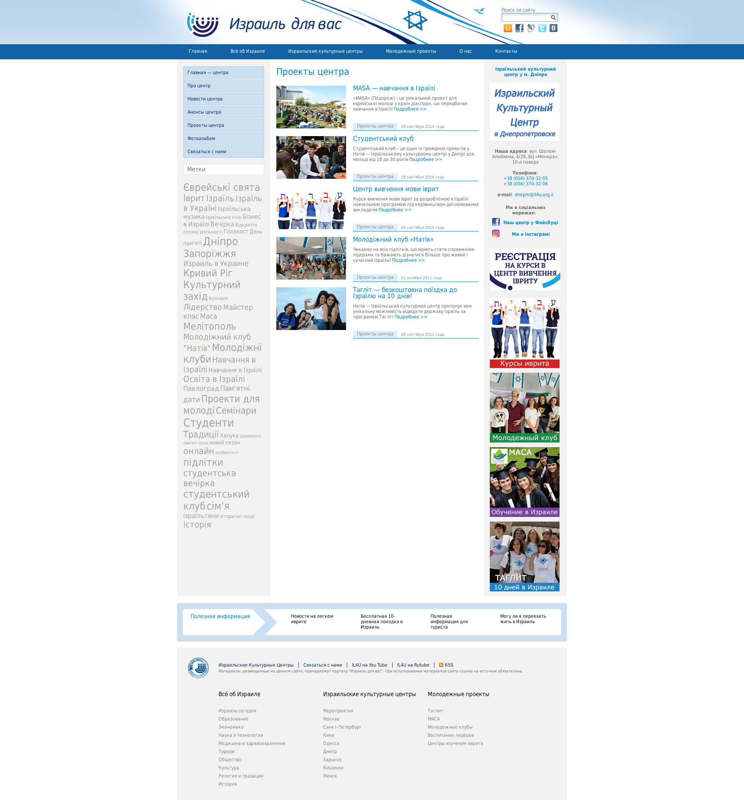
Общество (230, 759)
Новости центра (205, 99)
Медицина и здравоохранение (252, 743)
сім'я (218, 506)
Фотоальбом (201, 138)
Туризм (226, 751)
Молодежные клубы (450, 727)
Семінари (236, 410)
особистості (227, 452)
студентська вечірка (209, 478)
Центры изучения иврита (455, 743)
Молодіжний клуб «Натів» (393, 239)
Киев (328, 735)
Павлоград (201, 388)
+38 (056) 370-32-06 (525, 184)
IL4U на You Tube (370, 665)
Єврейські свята (221, 187)
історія (197, 524)
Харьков (332, 759)
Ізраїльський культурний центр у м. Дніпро (525, 71)
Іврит (194, 198)
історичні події (237, 516)
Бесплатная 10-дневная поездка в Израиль (382, 621)
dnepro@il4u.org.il (534, 194)
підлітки (203, 462)
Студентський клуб (383, 138)
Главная (198, 51)
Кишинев (333, 768)
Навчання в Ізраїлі (235, 370)
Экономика (231, 727)
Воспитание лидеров (451, 735)
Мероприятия (338, 711)
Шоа (203, 443)
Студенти (208, 422)
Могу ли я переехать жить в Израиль (523, 618)
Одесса (331, 743)
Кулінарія (218, 298)
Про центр (199, 85)
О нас (466, 51)
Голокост (236, 231)
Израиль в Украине (216, 263)
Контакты (506, 51)
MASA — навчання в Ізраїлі (394, 88)
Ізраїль (220, 198)
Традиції (201, 434)
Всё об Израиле (248, 51)
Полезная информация (220, 616)
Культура (229, 768)
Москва (331, 719)
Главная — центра (208, 72)
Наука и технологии (241, 735)
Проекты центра (206, 125)
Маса (208, 316)
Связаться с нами (207, 151)
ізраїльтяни (201, 516)
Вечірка (222, 224)
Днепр (330, 751)
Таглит (435, 711)
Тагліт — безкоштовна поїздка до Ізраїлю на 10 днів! (405, 293)
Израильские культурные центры (325, 51)
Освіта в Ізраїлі (214, 379)
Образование (233, 719)
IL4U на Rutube (413, 665)
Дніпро (220, 241)
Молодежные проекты (411, 51)
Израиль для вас (259, 22)
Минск (330, 776)
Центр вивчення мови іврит (396, 189)
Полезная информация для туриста (449, 621)
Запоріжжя (209, 253)
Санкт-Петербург (342, 727)
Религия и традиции (241, 776)
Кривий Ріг (207, 273)
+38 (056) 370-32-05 (525, 178)
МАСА (434, 719)
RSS (449, 665)
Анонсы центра (204, 112)
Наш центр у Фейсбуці (530, 222)
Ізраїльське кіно (223, 217)
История (228, 784)
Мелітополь (209, 326)
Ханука (229, 435)
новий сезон (224, 442)
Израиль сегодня (238, 711)
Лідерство (202, 307)
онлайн (198, 451)
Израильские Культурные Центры (256, 665)
